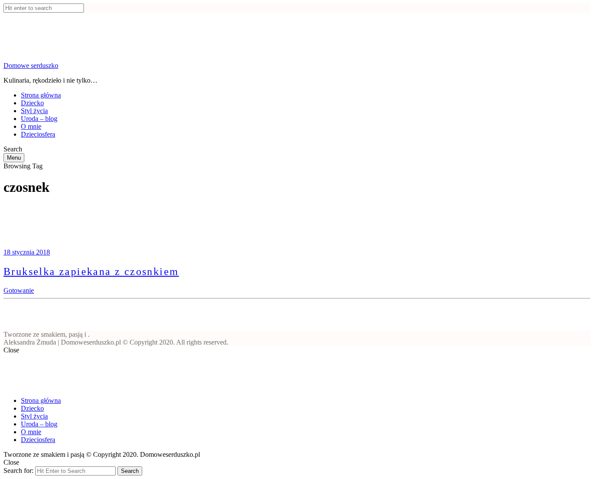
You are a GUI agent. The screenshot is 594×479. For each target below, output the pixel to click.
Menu (14, 157)
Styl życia (34, 110)
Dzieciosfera (38, 134)
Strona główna (41, 95)
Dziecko (32, 103)
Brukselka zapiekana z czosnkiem (91, 271)
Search (130, 471)
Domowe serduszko (30, 65)
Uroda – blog (39, 118)
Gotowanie (18, 290)
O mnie (31, 126)
